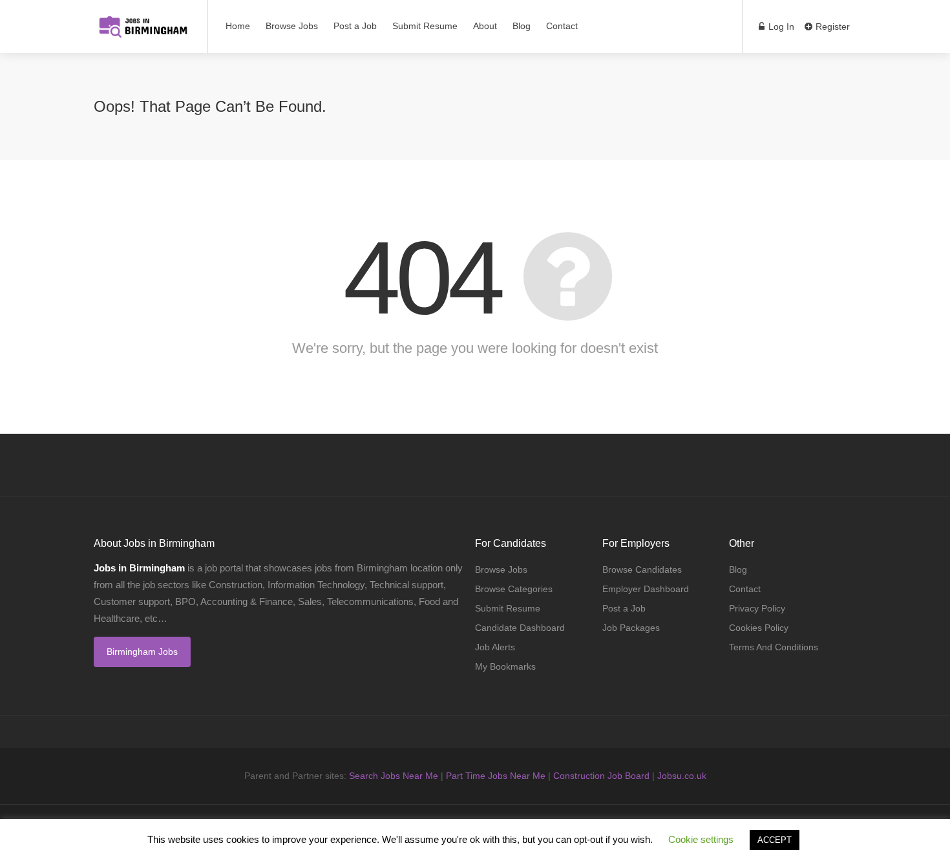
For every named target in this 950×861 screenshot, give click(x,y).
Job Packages (631, 627)
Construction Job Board (601, 776)
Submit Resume (425, 26)
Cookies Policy (758, 627)
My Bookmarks (505, 666)
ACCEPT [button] (774, 840)
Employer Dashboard (645, 589)
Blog (521, 26)
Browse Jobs (292, 26)
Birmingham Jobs (142, 651)
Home (238, 26)
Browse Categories (514, 589)
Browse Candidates (642, 569)
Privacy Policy (757, 608)
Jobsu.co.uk (681, 776)
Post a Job (355, 26)
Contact (562, 26)
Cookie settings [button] (701, 839)
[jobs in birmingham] (142, 19)
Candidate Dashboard (520, 627)
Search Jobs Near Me (393, 776)
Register (831, 26)
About (485, 26)
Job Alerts (495, 647)
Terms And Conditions (773, 647)
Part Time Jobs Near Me (495, 776)
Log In (780, 26)
